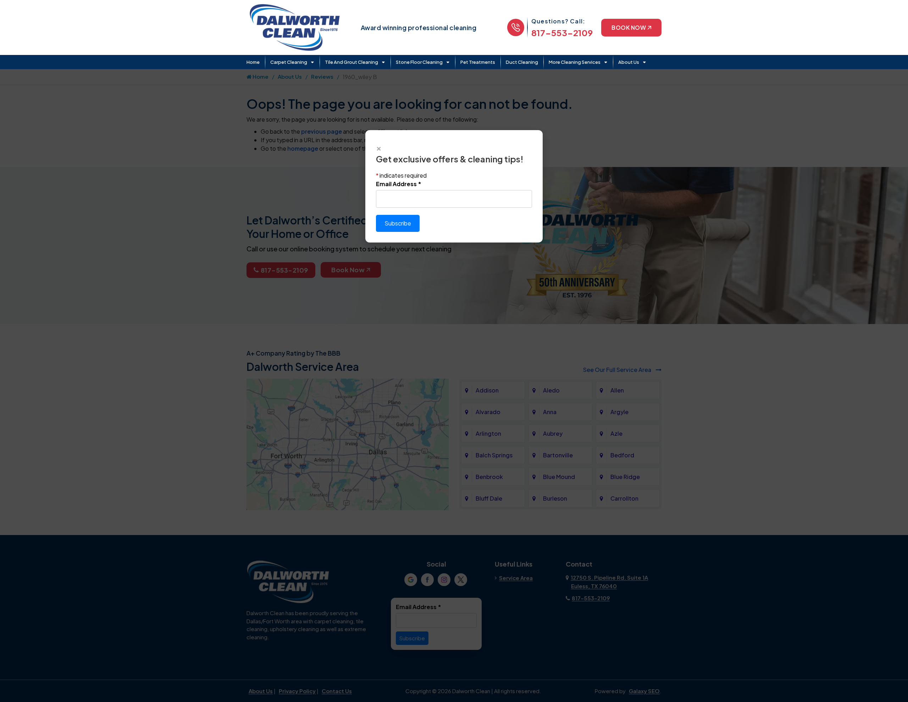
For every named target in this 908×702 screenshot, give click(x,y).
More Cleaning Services (574, 62)
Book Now (628, 27)
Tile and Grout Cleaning (351, 62)
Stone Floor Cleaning (419, 62)
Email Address (398, 184)
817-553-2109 (562, 32)
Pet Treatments (477, 62)
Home (253, 62)
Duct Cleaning (522, 62)
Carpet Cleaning (288, 62)
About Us (628, 62)
